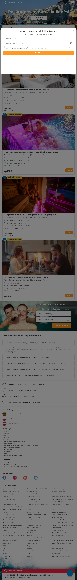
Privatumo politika (22, 48)
